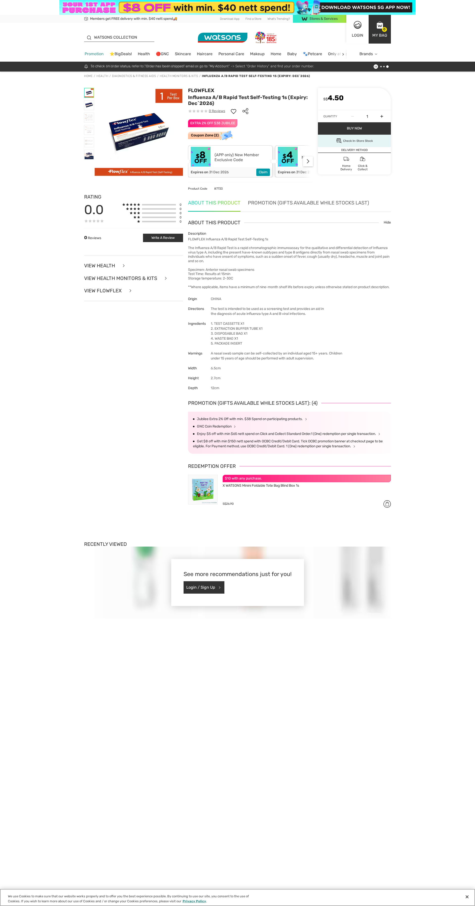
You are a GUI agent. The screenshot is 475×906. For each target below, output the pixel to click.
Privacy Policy (194, 901)
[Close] (467, 896)
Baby (292, 53)
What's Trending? (278, 19)
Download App (229, 19)
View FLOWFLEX (103, 290)
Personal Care (231, 53)
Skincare (183, 53)
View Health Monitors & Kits (121, 278)
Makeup (257, 53)
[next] (343, 54)
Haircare (205, 53)
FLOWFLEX (201, 90)
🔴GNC (162, 53)
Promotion (94, 53)
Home (276, 53)
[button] (380, 29)
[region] (237, 897)
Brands (366, 53)
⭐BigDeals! (121, 53)
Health (144, 53)
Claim (263, 172)
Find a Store (253, 19)
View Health (100, 265)
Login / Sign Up (200, 587)
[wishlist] (233, 111)
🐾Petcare (312, 53)
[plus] (381, 116)
